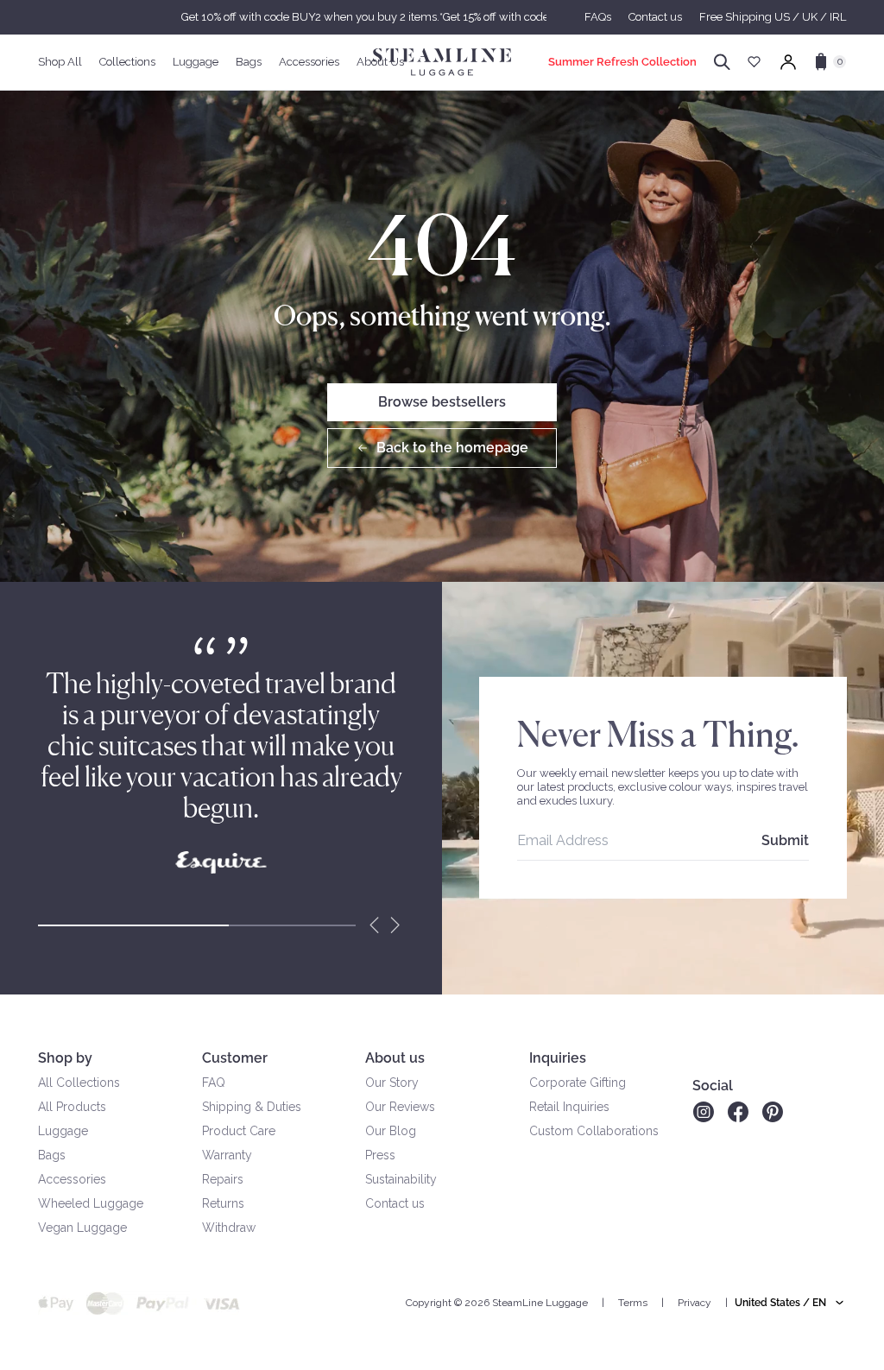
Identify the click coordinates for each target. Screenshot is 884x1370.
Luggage (63, 1131)
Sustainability (401, 1179)
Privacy (694, 1303)
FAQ (213, 1082)
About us (395, 1058)
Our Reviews (400, 1107)
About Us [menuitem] (380, 61)
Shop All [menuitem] (60, 61)
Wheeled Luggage (90, 1203)
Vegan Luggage (82, 1227)
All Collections (79, 1082)
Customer (235, 1058)
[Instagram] (703, 1112)
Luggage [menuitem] (195, 61)
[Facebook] (738, 1112)
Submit (785, 840)
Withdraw (229, 1227)
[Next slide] (395, 925)
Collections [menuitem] (127, 61)
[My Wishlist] (754, 61)
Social (712, 1085)
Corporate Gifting (577, 1082)
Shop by (65, 1058)
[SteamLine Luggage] (442, 62)
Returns (223, 1203)
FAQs (597, 16)
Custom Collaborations (594, 1131)
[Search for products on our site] (722, 62)
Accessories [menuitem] (309, 61)
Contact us (655, 16)
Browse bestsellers (442, 402)
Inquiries (557, 1058)
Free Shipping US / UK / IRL (772, 16)
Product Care (238, 1131)
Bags (52, 1155)
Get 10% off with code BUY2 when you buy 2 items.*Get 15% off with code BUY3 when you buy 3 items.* (442, 16)
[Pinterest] (772, 1112)
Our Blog (390, 1131)
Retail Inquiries (569, 1107)
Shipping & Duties (251, 1107)
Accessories (72, 1179)
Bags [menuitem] (249, 61)
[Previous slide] (374, 925)
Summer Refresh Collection (622, 61)
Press (380, 1155)
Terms (632, 1303)
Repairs (222, 1179)
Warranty (227, 1155)
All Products (72, 1107)
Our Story (392, 1082)
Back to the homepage (452, 447)
